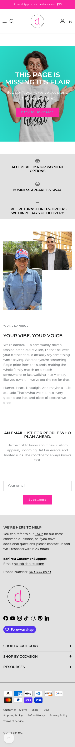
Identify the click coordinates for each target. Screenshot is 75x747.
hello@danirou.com (29, 564)
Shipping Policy (13, 715)
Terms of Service (13, 721)
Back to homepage (37, 112)
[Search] (13, 21)
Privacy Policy (59, 715)
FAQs (39, 534)
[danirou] (37, 21)
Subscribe (37, 499)
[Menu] (4, 21)
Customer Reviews (15, 709)
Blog (35, 709)
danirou (17, 732)
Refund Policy (36, 715)
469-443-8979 (40, 572)
